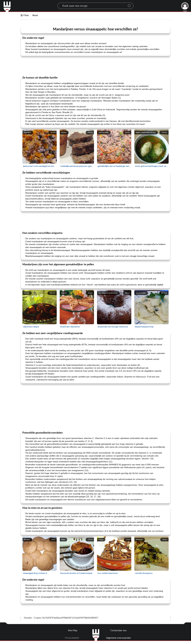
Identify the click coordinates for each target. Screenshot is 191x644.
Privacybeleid (72, 638)
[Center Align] (130, 4)
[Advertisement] (95, 65)
